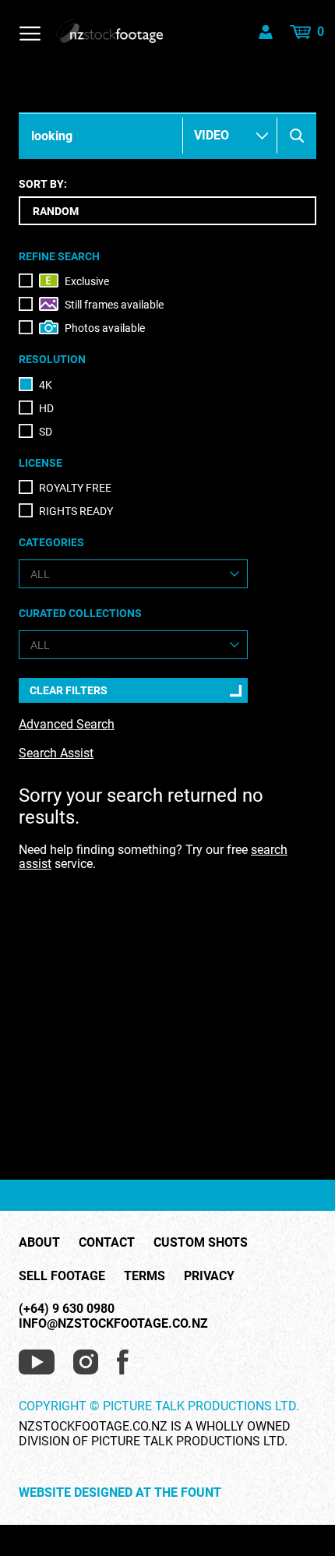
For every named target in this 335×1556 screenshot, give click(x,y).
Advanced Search (67, 724)
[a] (296, 135)
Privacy (209, 1276)
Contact (107, 1243)
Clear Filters (69, 690)
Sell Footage (62, 1276)
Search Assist (56, 753)
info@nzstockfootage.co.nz (113, 1323)
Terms (144, 1276)
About (39, 1243)
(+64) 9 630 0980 (67, 1308)
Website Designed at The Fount (120, 1493)
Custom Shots (200, 1243)
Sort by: (43, 184)
